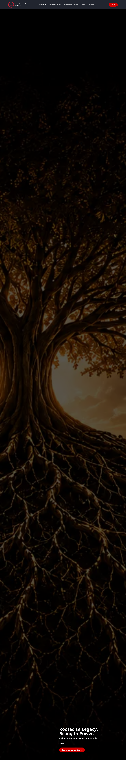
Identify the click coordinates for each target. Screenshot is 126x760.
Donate (113, 5)
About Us (42, 4)
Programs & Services (54, 4)
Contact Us (91, 4)
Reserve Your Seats (72, 749)
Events (83, 4)
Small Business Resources (71, 4)
